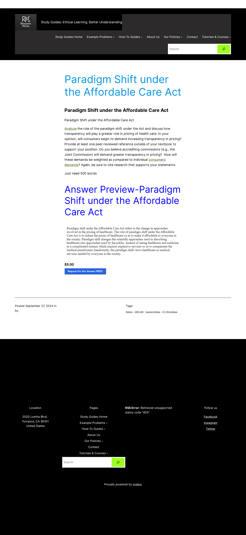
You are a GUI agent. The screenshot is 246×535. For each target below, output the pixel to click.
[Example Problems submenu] (114, 37)
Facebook (210, 416)
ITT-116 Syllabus (169, 312)
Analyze (70, 128)
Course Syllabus (152, 312)
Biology (129, 312)
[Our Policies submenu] (182, 37)
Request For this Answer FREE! (85, 271)
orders (137, 484)
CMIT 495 (139, 312)
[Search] (223, 49)
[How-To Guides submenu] (141, 37)
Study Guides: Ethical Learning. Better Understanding (81, 22)
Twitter (210, 429)
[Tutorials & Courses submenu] (230, 37)
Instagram (210, 423)
